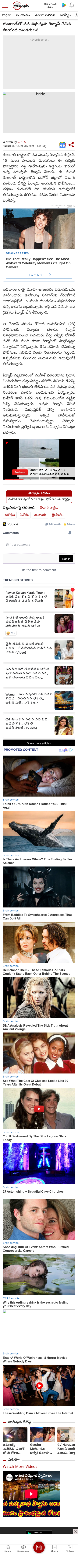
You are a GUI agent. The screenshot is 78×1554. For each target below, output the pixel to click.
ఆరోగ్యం (65, 15)
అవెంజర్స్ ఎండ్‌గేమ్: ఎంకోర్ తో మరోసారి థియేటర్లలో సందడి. (15, 1449)
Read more (20, 472)
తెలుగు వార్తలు (49, 508)
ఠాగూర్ (22, 142)
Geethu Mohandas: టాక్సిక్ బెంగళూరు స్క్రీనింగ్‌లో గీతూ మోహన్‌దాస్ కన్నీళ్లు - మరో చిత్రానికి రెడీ (42, 1449)
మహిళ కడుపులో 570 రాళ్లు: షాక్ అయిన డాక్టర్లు (39, 499)
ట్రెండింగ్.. (57, 515)
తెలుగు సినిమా (45, 15)
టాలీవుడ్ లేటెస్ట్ (19, 1422)
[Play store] (64, 5)
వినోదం (24, 515)
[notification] (72, 5)
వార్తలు (6, 15)
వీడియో (14, 1460)
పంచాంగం (23, 15)
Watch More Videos (20, 1467)
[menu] (6, 6)
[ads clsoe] (75, 1531)
